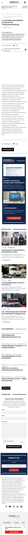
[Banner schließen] (23, 526)
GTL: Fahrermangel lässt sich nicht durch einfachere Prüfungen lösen (14, 313)
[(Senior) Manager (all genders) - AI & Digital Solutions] (14, 343)
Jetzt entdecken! (14, 532)
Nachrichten (8, 14)
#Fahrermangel (11, 247)
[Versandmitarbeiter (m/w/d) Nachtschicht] (12, 354)
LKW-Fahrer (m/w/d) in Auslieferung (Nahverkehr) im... (13, 369)
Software (4, 94)
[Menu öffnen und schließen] (2, 2)
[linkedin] (17, 506)
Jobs (23, 522)
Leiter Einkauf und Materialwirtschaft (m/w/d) (11, 336)
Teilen (16, 45)
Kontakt (16, 522)
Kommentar (4, 421)
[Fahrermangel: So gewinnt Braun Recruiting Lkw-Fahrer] (14, 238)
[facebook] (6, 506)
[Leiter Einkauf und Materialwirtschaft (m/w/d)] (12, 333)
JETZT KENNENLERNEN (14, 218)
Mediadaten (7, 522)
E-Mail (3, 409)
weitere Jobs (6, 388)
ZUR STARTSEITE (8, 149)
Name (3, 415)
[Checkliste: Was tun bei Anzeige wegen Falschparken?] (14, 170)
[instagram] (14, 506)
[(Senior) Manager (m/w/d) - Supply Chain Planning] (13, 376)
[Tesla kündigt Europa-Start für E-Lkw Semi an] (14, 271)
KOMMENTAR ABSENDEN (14, 446)
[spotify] (21, 506)
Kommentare (7, 45)
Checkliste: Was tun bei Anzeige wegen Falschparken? (14, 181)
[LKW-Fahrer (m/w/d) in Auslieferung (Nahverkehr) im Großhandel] (14, 365)
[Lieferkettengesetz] (14, 197)
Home (3, 14)
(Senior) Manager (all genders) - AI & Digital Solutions (14, 346)
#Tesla (9, 280)
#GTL (9, 309)
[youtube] (10, 506)
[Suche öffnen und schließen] (21, 2)
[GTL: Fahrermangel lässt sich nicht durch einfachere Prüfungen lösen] (14, 300)
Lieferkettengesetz (10, 208)
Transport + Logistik (17, 14)
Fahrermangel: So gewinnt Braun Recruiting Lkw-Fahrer (13, 251)
